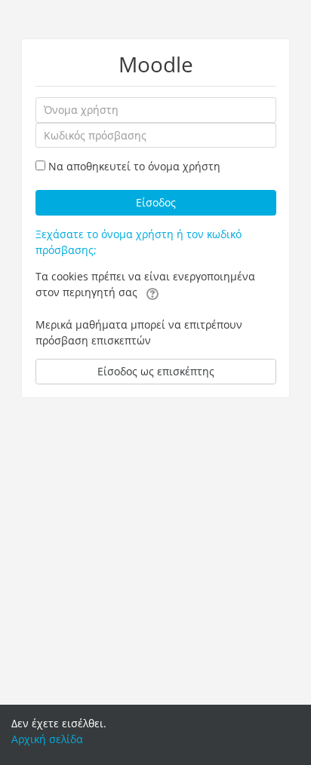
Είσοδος (156, 202)
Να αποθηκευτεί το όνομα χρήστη (134, 166)
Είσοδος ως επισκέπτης (155, 371)
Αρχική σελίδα (47, 739)
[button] (152, 293)
